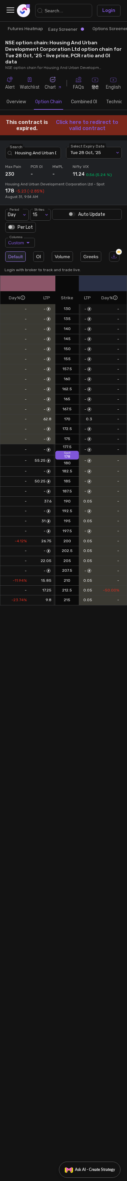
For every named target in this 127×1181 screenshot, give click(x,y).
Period (14, 209)
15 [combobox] (35, 214)
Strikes (39, 209)
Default (15, 256)
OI (38, 256)
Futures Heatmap (25, 28)
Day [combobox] (12, 214)
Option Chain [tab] (48, 102)
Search (16, 146)
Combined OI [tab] (84, 102)
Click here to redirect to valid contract (87, 125)
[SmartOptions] (23, 10)
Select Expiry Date (88, 146)
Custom (16, 241)
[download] (114, 256)
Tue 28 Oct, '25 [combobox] (86, 152)
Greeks (90, 256)
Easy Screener (63, 29)
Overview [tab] (16, 102)
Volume (62, 256)
